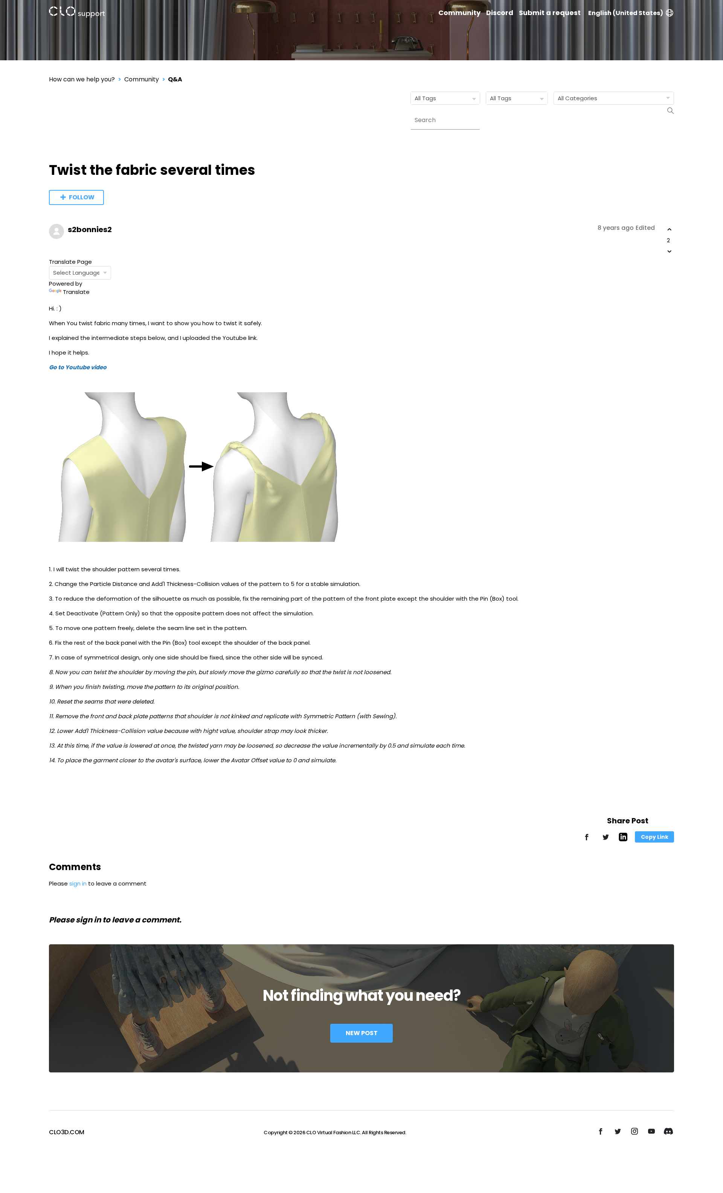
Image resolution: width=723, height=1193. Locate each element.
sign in (78, 883)
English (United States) (625, 13)
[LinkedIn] (623, 839)
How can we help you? (82, 79)
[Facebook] (586, 840)
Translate (76, 292)
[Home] (77, 13)
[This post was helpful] (669, 229)
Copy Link (654, 837)
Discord (499, 13)
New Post (362, 1033)
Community (459, 13)
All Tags (425, 98)
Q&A (175, 79)
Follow (82, 197)
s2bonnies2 (90, 229)
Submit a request (550, 13)
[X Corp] (605, 840)
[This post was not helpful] (669, 251)
